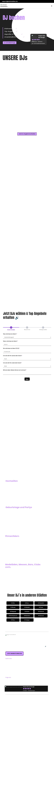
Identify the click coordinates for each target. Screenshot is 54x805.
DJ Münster (13, 607)
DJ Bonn (27, 603)
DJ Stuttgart (27, 620)
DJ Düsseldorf (41, 603)
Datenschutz (8, 672)
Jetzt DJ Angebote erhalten (27, 134)
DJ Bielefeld (27, 607)
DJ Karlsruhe (41, 615)
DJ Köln (13, 603)
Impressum (8, 670)
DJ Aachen (27, 611)
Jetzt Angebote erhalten (14, 653)
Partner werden (9, 665)
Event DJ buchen (12, 584)
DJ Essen (41, 607)
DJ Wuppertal (13, 611)
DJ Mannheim (27, 615)
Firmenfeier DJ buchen (35, 554)
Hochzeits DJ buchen (35, 498)
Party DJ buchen (13, 525)
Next (27, 379)
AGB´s (6, 667)
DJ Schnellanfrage (9, 43)
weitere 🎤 (27, 447)
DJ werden (8, 661)
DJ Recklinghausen (13, 615)
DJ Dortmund (41, 611)
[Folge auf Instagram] (9, 681)
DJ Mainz (13, 620)
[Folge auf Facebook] (6, 681)
